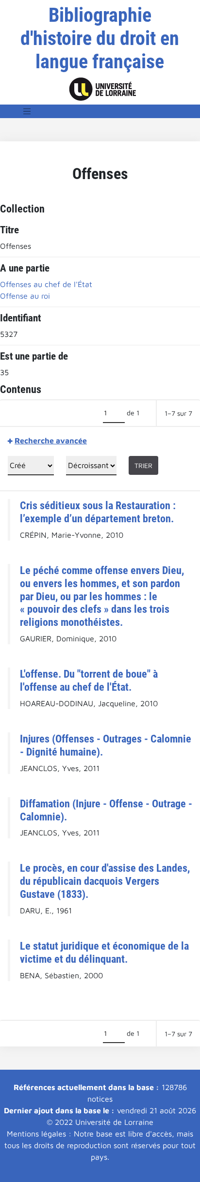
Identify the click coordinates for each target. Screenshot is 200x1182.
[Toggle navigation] (27, 111)
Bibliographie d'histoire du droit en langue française (99, 38)
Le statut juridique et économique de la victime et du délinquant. (104, 952)
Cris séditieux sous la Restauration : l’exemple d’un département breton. (98, 512)
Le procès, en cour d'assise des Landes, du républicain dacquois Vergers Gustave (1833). (105, 881)
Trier (143, 465)
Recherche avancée (51, 440)
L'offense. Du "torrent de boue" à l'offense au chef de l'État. (89, 680)
